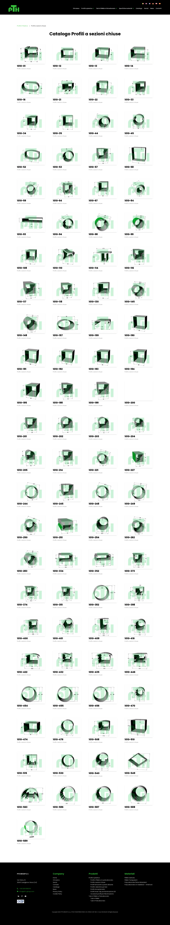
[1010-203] (103, 424)
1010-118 (57, 301)
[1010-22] (103, 87)
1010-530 (58, 773)
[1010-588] (139, 795)
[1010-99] (139, 222)
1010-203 (94, 436)
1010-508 (94, 739)
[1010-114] (103, 256)
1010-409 (94, 638)
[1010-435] (103, 660)
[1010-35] (67, 121)
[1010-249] (139, 492)
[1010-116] (139, 256)
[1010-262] (139, 525)
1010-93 (21, 234)
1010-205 (22, 470)
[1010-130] (103, 290)
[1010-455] (67, 694)
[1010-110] (67, 256)
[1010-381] (67, 593)
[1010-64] (67, 188)
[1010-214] (67, 458)
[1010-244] (31, 492)
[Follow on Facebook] (22, 896)
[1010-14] (139, 54)
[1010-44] (103, 121)
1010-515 (22, 773)
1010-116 (129, 268)
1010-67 (93, 200)
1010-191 (21, 369)
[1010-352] (103, 559)
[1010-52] (31, 155)
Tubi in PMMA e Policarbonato (105, 8)
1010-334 (58, 571)
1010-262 (130, 537)
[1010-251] (67, 525)
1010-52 (21, 167)
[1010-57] (103, 155)
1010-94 (57, 234)
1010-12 (57, 66)
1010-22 (93, 99)
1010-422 (22, 672)
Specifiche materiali (125, 8)
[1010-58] (139, 155)
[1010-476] (67, 727)
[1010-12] (67, 54)
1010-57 (93, 167)
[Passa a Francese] (149, 3)
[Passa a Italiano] (143, 3)
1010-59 (21, 200)
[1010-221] (103, 458)
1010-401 (58, 638)
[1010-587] (103, 795)
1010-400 (22, 638)
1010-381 (58, 604)
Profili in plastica (86, 8)
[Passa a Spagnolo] (159, 3)
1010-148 (22, 335)
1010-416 (130, 638)
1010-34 (21, 133)
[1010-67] (103, 188)
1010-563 (22, 807)
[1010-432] (67, 660)
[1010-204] (139, 424)
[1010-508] (103, 727)
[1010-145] (139, 290)
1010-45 (129, 133)
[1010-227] (139, 458)
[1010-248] (103, 492)
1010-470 (130, 705)
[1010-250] (31, 525)
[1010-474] (31, 727)
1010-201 (22, 436)
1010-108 (22, 268)
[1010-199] (103, 391)
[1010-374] (31, 593)
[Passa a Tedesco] (153, 3)
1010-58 (129, 167)
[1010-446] (139, 660)
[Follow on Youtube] (25, 896)
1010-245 (58, 503)
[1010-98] (103, 222)
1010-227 (130, 470)
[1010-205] (31, 458)
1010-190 (129, 335)
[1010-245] (67, 492)
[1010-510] (139, 727)
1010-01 (21, 66)
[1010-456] (103, 694)
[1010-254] (103, 525)
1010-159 (94, 335)
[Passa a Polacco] (156, 3)
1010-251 (58, 537)
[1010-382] (103, 593)
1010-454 (22, 705)
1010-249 (130, 503)
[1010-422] (31, 660)
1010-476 (58, 739)
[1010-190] (139, 323)
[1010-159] (103, 323)
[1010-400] (31, 626)
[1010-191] (31, 357)
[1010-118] (67, 290)
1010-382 (94, 604)
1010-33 (129, 99)
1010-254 (94, 537)
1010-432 (58, 672)
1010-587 (94, 807)
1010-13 (93, 66)
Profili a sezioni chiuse (24, 69)
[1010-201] (31, 424)
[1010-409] (103, 626)
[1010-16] (31, 87)
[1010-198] (67, 391)
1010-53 (57, 167)
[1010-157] (67, 323)
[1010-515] (31, 761)
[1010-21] (67, 87)
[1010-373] (139, 559)
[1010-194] (139, 357)
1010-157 (58, 335)
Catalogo (139, 8)
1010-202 (58, 436)
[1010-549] (139, 761)
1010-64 (57, 200)
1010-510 (130, 739)
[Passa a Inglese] (146, 3)
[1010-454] (31, 694)
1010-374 (22, 604)
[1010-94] (67, 222)
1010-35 (57, 133)
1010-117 (21, 301)
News (152, 8)
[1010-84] (139, 188)
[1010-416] (139, 626)
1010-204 (130, 436)
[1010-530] (67, 761)
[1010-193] (103, 357)
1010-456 (94, 705)
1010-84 (129, 200)
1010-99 (129, 234)
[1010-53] (67, 155)
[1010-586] (67, 795)
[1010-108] (31, 256)
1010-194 (130, 369)
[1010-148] (31, 323)
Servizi (146, 8)
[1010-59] (31, 188)
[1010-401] (67, 626)
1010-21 (57, 99)
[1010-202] (67, 424)
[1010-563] (31, 795)
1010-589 (22, 840)
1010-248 (94, 503)
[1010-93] (31, 222)
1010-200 (130, 402)
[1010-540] (103, 761)
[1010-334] (67, 559)
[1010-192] (67, 357)
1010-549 (130, 773)
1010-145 (130, 301)
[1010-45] (139, 121)
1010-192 (58, 369)
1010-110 (57, 268)
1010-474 (22, 739)
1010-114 (93, 268)
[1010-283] (31, 559)
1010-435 (94, 672)
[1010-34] (31, 121)
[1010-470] (139, 694)
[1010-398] (139, 593)
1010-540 (94, 773)
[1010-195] (31, 391)
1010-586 (58, 807)
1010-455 (58, 705)
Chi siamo (76, 8)
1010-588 (130, 807)
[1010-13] (103, 54)
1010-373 (130, 571)
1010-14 (129, 66)
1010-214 (58, 470)
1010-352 (94, 571)
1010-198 (58, 402)
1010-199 (94, 402)
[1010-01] (31, 54)
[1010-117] (31, 290)
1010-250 (22, 537)
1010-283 (22, 571)
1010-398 (130, 604)
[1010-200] (139, 391)
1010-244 (22, 503)
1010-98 (93, 234)
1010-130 (94, 301)
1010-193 (94, 369)
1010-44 (93, 133)
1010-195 (22, 402)
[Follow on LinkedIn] (18, 896)
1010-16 (21, 99)
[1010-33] (139, 87)
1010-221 (93, 470)
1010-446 (130, 672)
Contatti (159, 8)
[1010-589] (31, 829)
